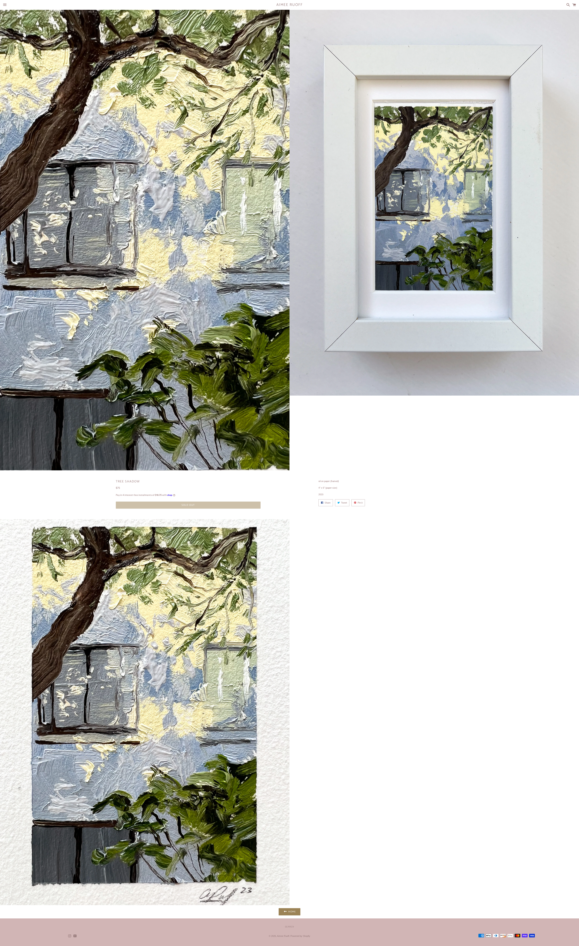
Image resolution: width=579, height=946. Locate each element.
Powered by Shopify (300, 936)
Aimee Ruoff (289, 5)
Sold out (188, 505)
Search (289, 927)
